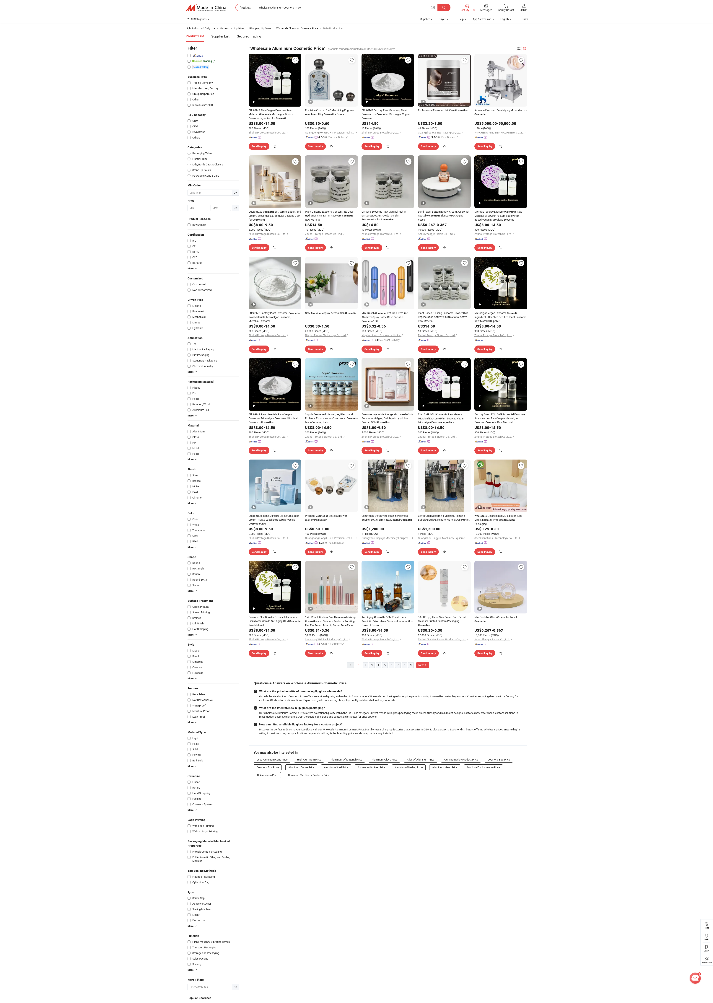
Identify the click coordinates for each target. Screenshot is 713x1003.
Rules (525, 19)
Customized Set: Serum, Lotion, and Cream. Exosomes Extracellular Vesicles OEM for (275, 215)
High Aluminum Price (309, 759)
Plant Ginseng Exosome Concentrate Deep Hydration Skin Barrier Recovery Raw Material (329, 215)
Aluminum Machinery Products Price (308, 775)
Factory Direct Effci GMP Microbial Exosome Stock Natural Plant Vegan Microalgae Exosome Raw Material (499, 418)
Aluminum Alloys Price (384, 759)
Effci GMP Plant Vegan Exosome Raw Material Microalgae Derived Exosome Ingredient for (271, 114)
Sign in (523, 10)
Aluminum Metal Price (444, 767)
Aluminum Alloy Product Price (461, 759)
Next (421, 665)
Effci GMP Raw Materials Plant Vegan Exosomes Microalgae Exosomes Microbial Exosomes (273, 418)
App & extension (482, 19)
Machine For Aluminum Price (483, 767)
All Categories (198, 19)
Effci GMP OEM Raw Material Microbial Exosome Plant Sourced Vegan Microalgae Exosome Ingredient (441, 418)
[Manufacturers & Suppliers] (206, 8)
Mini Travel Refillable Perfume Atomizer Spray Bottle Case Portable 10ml (385, 317)
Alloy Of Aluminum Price (420, 759)
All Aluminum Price (267, 775)
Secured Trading (249, 36)
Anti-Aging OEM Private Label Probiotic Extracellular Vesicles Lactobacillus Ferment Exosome (387, 621)
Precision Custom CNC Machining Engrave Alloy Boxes (329, 112)
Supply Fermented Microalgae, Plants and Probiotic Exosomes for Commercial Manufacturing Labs (331, 418)
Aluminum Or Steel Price (371, 767)
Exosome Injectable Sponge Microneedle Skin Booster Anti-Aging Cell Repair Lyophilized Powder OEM (387, 418)
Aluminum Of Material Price (346, 759)
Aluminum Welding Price (409, 767)
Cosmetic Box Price (268, 767)
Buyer (442, 19)
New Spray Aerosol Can (330, 313)
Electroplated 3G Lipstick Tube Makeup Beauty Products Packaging (498, 520)
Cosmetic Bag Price (499, 759)
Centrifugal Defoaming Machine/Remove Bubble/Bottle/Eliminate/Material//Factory (444, 517)
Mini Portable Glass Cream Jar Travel (495, 619)
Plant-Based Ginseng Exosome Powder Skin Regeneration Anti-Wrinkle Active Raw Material (443, 317)
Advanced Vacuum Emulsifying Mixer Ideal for (500, 112)
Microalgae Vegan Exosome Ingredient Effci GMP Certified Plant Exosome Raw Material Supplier (500, 317)
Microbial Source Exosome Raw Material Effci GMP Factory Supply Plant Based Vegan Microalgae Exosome (498, 215)
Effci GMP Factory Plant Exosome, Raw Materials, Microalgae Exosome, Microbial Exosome (274, 317)
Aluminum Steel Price (336, 767)
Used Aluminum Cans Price (272, 759)
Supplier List (220, 36)
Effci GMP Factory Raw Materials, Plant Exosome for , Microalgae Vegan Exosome (386, 114)
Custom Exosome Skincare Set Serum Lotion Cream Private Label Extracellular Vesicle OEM (274, 519)
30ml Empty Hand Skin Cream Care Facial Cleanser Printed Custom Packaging (441, 620)
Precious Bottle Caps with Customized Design (326, 518)
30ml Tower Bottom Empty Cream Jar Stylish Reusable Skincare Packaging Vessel (443, 215)
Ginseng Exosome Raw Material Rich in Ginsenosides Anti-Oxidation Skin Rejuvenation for (384, 215)
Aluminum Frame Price (301, 767)
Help (461, 19)
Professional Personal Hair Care (443, 110)
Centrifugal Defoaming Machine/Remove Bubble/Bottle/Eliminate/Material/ (387, 517)
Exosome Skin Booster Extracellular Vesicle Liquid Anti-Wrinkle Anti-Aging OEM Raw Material (274, 621)
